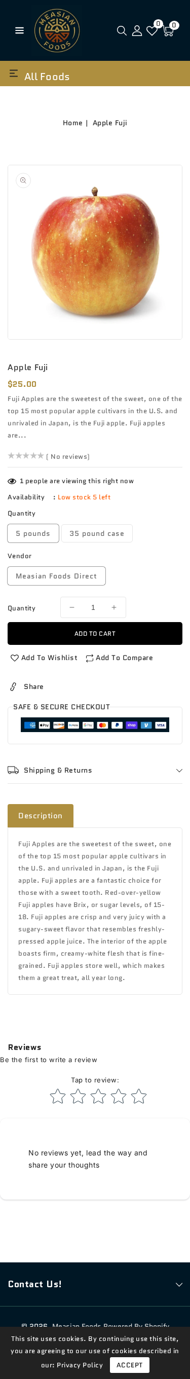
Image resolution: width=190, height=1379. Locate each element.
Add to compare (124, 657)
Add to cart (95, 633)
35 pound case (97, 533)
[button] (17, 29)
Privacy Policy (80, 1365)
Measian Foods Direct (56, 576)
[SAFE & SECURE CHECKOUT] (95, 726)
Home (73, 123)
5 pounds (33, 533)
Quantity (21, 608)
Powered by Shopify (136, 1326)
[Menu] (17, 30)
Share (34, 686)
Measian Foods (76, 1326)
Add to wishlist (49, 657)
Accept (130, 1365)
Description (40, 815)
